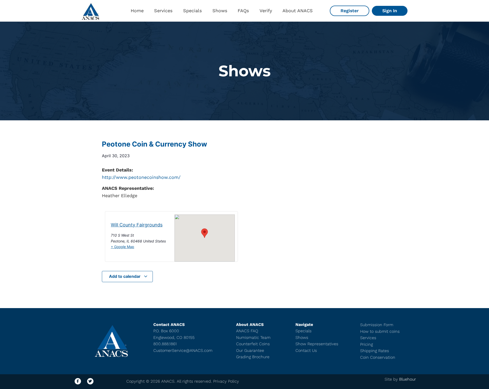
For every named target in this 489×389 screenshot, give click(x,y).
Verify (266, 10)
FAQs (243, 10)
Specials (192, 10)
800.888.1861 (165, 343)
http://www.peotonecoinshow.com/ (141, 177)
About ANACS (297, 10)
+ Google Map (122, 246)
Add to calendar (125, 276)
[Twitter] (90, 381)
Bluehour (407, 379)
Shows (219, 10)
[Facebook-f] (78, 381)
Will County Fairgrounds (136, 224)
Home (137, 10)
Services (163, 10)
